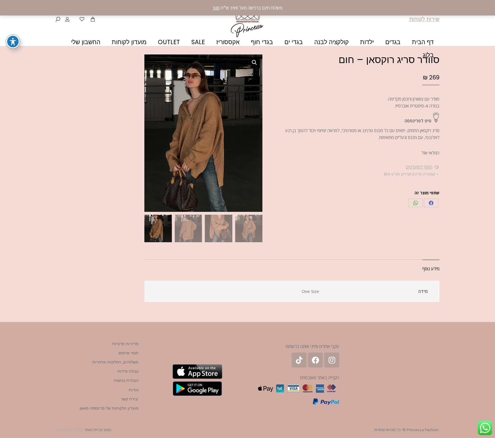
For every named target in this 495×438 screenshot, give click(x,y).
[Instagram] (331, 360)
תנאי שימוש (129, 353)
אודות (134, 390)
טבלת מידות (128, 371)
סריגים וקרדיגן (411, 174)
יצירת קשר (130, 399)
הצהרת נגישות (126, 380)
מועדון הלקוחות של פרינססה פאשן (109, 408)
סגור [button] (216, 8)
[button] (422, 166)
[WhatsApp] (415, 203)
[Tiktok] (299, 360)
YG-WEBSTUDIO (69, 429)
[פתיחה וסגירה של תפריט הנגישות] (13, 41)
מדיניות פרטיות (125, 344)
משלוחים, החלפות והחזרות (116, 362)
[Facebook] (431, 203)
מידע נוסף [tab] (430, 268)
